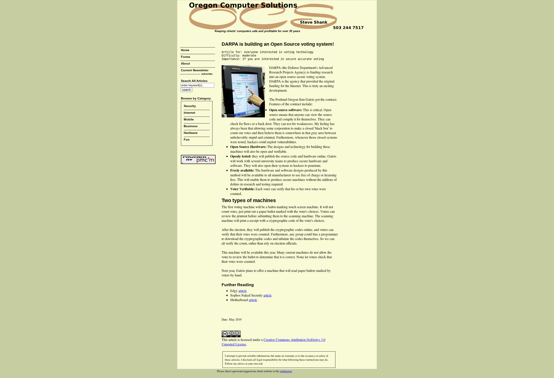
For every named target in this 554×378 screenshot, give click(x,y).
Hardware (191, 133)
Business (191, 126)
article (242, 290)
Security (190, 106)
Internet (189, 112)
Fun (187, 139)
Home (185, 50)
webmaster (286, 371)
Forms (185, 56)
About (185, 63)
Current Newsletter (194, 70)
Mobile (189, 119)
